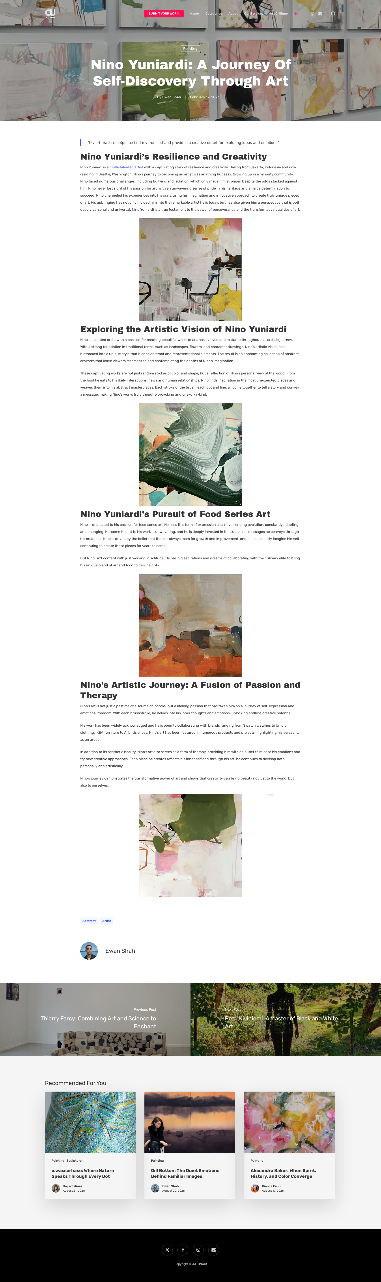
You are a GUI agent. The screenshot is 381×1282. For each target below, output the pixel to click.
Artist (106, 921)
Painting (190, 49)
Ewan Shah (171, 97)
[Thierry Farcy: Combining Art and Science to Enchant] (95, 1019)
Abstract (89, 921)
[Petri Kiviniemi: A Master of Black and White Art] (285, 1019)
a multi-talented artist (125, 167)
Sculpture (74, 1161)
